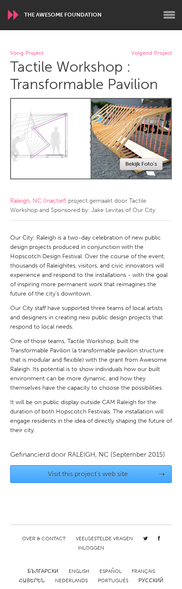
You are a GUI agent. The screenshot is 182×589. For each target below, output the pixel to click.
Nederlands (71, 580)
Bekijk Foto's (141, 164)
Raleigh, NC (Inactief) (38, 200)
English (79, 571)
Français (143, 571)
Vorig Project (26, 53)
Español (110, 571)
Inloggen (91, 548)
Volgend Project (151, 53)
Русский (150, 580)
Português (113, 580)
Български (43, 571)
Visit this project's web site (106, 474)
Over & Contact (44, 539)
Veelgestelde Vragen (104, 539)
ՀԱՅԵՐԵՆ (32, 580)
